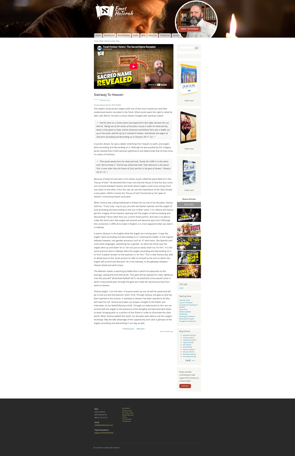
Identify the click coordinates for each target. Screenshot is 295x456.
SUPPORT (185, 386)
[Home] (147, 11)
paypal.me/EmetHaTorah (103, 433)
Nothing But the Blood (187, 316)
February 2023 (188, 349)
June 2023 (186, 347)
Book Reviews (124, 35)
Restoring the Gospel (186, 319)
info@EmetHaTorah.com (103, 425)
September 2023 (188, 340)
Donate (176, 35)
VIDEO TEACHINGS (189, 29)
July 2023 (186, 345)
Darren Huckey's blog (112, 41)
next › (193, 360)
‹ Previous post (128, 329)
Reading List (109, 35)
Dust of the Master (186, 303)
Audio (135, 35)
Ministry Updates (185, 312)
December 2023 (188, 335)
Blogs (101, 41)
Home (98, 35)
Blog (143, 35)
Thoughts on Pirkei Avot (187, 321)
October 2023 (187, 338)
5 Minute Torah (105, 100)
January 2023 (187, 352)
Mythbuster (183, 314)
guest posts (183, 309)
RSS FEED (189, 204)
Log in (181, 288)
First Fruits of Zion (128, 413)
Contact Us (165, 35)
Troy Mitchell (126, 421)
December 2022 (188, 354)
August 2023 (187, 342)
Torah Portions (127, 419)
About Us (153, 35)
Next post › (141, 329)
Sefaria (124, 417)
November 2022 (188, 356)
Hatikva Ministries (128, 415)
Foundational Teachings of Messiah (188, 306)
